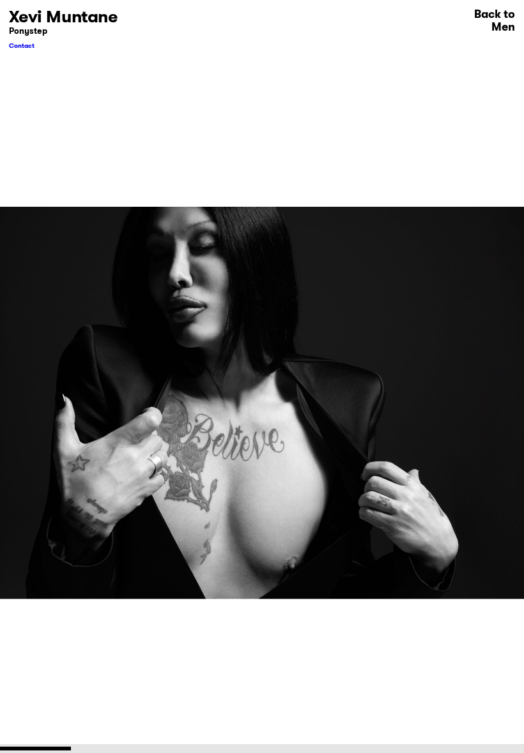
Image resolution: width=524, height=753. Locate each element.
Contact (22, 45)
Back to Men (494, 20)
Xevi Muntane (63, 16)
